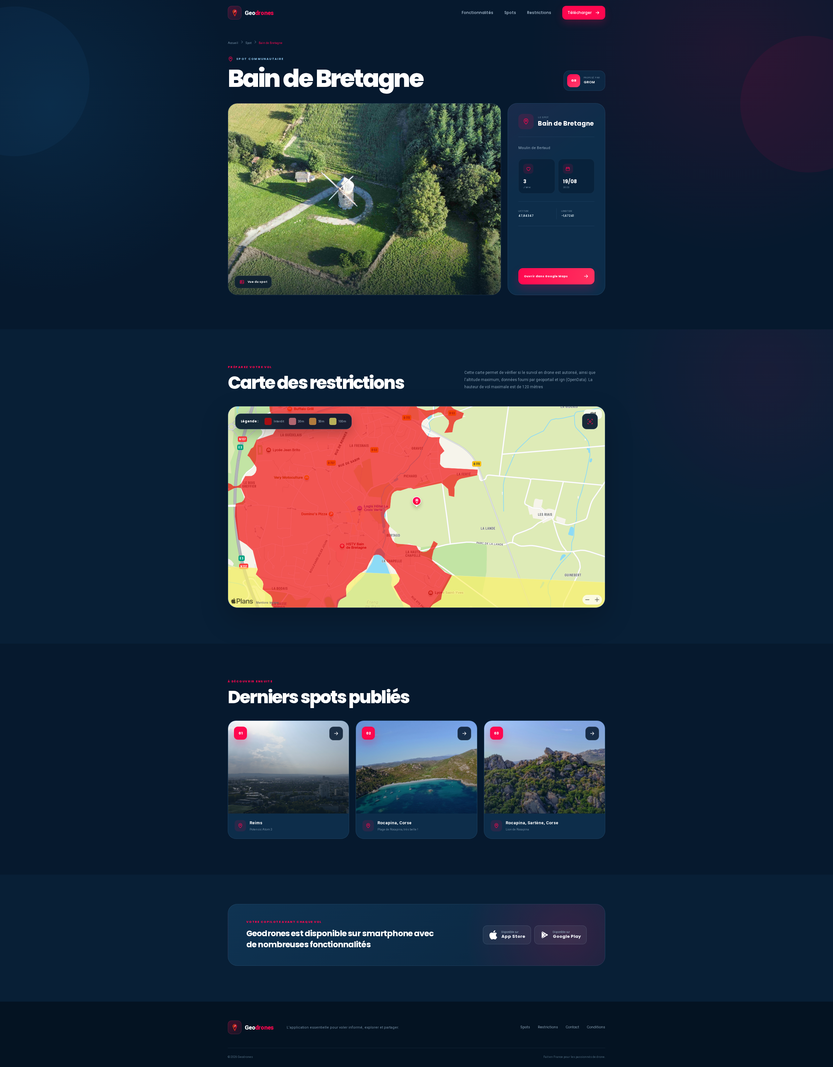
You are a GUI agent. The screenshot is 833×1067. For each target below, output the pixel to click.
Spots (510, 12)
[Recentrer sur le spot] (590, 421)
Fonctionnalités (477, 12)
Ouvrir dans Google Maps (546, 276)
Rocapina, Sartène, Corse (532, 822)
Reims (256, 822)
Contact (572, 1027)
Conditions (596, 1027)
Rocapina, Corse (394, 822)
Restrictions (539, 12)
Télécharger (579, 12)
